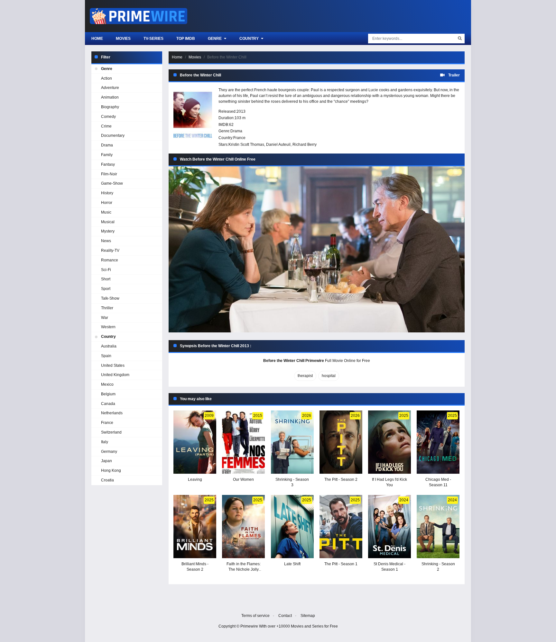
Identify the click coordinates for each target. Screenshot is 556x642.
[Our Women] (243, 442)
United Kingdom (115, 375)
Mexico (107, 384)
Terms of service (255, 615)
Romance (109, 260)
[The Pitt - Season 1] (341, 526)
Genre (215, 38)
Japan (106, 461)
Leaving (195, 479)
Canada (108, 403)
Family (107, 155)
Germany (109, 451)
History (107, 193)
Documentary (113, 135)
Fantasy (108, 164)
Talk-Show (110, 298)
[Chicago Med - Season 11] (438, 442)
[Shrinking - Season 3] (292, 442)
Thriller (107, 308)
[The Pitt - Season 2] (341, 442)
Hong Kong (111, 470)
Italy (104, 442)
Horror (106, 202)
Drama (236, 131)
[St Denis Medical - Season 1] (389, 526)
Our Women (243, 479)
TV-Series (153, 38)
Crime (106, 126)
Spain (106, 356)
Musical (108, 222)
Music (106, 212)
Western (108, 327)
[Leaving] (194, 442)
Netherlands (112, 413)
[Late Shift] (292, 526)
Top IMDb (185, 38)
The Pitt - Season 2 (340, 479)
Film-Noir (109, 174)
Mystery (108, 231)
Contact (285, 615)
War (104, 317)
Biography (110, 107)
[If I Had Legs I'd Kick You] (389, 442)
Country (249, 38)
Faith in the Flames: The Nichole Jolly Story (244, 569)
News (106, 241)
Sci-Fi (106, 270)
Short (105, 279)
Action (106, 78)
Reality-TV (110, 250)
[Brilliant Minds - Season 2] (194, 526)
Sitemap (308, 615)
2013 (241, 111)
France (239, 138)
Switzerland (111, 432)
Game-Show (112, 183)
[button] (317, 249)
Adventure (110, 87)
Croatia (107, 480)
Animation (110, 97)
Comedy (108, 116)
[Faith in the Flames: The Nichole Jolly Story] (243, 526)
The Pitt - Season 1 (340, 564)
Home (97, 38)
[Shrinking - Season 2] (438, 526)
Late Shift (292, 564)
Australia (108, 346)
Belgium (108, 394)
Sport (105, 288)
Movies (123, 38)
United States (113, 365)
